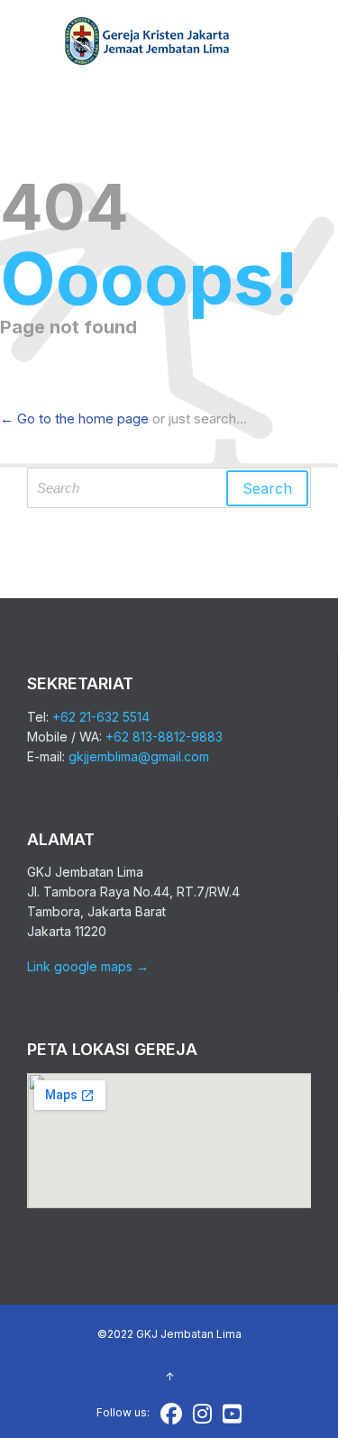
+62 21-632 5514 (101, 716)
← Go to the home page (74, 418)
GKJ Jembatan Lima (189, 1334)
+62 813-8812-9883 (164, 736)
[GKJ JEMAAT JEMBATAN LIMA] (148, 43)
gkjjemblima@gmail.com (139, 756)
